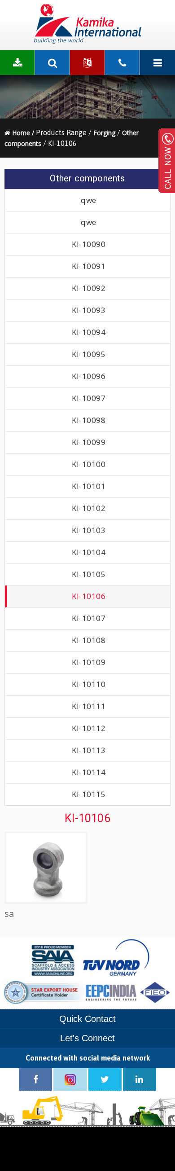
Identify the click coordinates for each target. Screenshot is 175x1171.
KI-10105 (88, 574)
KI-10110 (88, 684)
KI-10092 (88, 288)
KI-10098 (88, 420)
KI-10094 (88, 332)
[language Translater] (87, 62)
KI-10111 (88, 706)
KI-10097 (88, 398)
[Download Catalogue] (17, 62)
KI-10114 (88, 772)
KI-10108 (88, 640)
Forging (104, 132)
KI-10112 (88, 728)
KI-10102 (88, 508)
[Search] (52, 62)
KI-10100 (88, 464)
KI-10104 (88, 552)
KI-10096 (88, 376)
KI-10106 (88, 596)
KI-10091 (88, 266)
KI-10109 (88, 662)
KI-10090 (88, 244)
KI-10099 (88, 442)
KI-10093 (88, 310)
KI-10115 (88, 794)
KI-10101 (88, 486)
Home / (22, 132)
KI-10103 (88, 530)
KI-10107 (88, 618)
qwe (88, 200)
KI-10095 (88, 354)
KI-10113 (88, 750)
